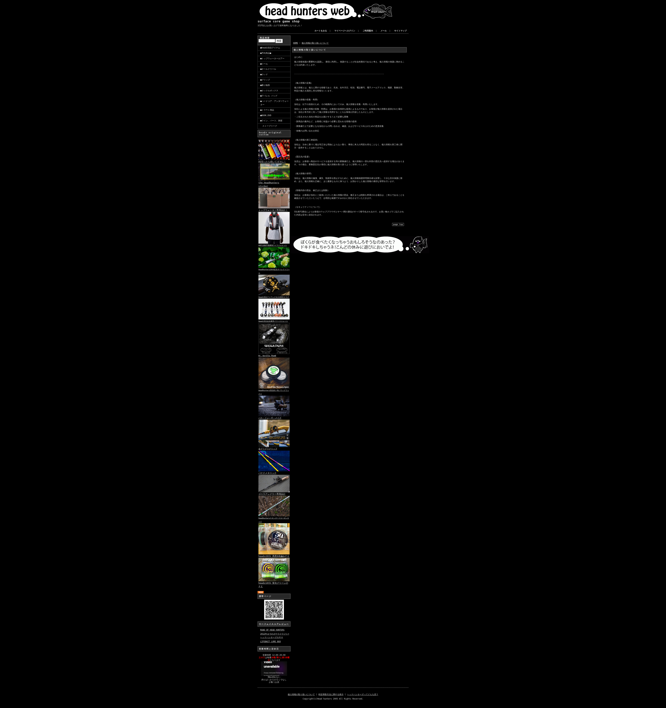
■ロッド (264, 74)
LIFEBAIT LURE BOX (270, 641)
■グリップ (265, 80)
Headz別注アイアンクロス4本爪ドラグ (273, 297)
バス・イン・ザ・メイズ (269, 418)
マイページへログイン (344, 31)
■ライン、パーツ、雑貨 (271, 120)
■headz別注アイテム (270, 48)
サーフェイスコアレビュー (274, 624)
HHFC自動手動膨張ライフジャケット (272, 245)
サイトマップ (400, 31)
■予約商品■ (265, 53)
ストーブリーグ (268, 126)
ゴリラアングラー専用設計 (271, 494)
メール (384, 31)
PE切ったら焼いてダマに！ (272, 161)
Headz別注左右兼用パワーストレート (273, 321)
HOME (295, 43)
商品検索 (265, 38)
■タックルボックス (269, 90)
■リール (264, 64)
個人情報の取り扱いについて (315, 43)
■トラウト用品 (267, 110)
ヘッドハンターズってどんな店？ (362, 694)
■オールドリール (268, 69)
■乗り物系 (265, 85)
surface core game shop (279, 21)
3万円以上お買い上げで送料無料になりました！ (280, 25)
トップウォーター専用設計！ (273, 210)
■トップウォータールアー (272, 58)
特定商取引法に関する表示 (330, 694)
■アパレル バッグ (268, 96)
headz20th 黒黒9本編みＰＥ (273, 556)
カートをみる (320, 31)
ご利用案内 (368, 31)
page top (398, 224)
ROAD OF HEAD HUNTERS (272, 630)
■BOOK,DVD (265, 115)
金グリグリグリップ (267, 449)
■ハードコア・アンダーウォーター (274, 103)
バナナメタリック (267, 473)
